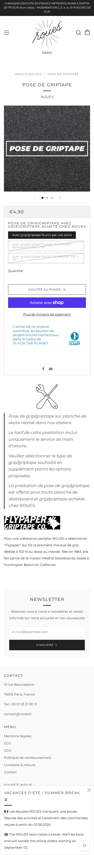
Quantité (15, 271)
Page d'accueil (28, 74)
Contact (10, 772)
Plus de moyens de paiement (47, 314)
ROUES (47, 97)
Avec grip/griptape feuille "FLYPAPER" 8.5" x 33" (45, 258)
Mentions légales (17, 736)
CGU (7, 750)
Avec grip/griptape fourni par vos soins (42, 235)
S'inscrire (45, 645)
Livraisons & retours (19, 765)
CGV (7, 743)
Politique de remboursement (27, 758)
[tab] (43, 198)
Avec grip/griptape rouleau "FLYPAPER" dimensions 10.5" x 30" (42, 246)
